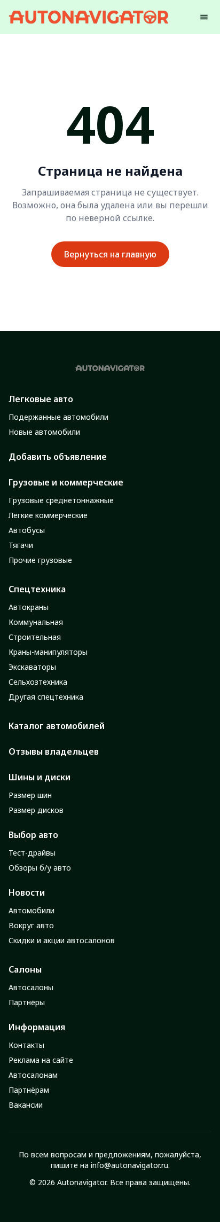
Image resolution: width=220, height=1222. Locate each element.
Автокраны (29, 607)
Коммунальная (36, 622)
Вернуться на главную (110, 254)
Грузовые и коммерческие (66, 482)
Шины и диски (39, 777)
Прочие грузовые (40, 560)
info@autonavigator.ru (129, 1165)
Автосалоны (31, 987)
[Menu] (204, 17)
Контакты (26, 1045)
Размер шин (30, 795)
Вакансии (26, 1105)
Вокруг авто (31, 925)
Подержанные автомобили (58, 417)
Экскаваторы (32, 667)
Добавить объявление (58, 457)
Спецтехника (37, 589)
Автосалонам (33, 1075)
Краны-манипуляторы (48, 652)
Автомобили (31, 910)
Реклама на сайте (41, 1060)
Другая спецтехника (46, 697)
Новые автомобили (44, 432)
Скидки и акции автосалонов (62, 940)
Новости (27, 892)
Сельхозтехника (38, 682)
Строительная (35, 637)
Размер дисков (36, 810)
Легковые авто (41, 399)
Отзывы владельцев (54, 751)
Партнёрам (29, 1090)
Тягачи (21, 545)
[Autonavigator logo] (89, 17)
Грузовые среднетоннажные (61, 500)
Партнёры (27, 1002)
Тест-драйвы (32, 853)
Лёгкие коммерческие (48, 515)
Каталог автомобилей (57, 726)
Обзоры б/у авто (40, 868)
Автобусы (27, 530)
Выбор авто (33, 835)
